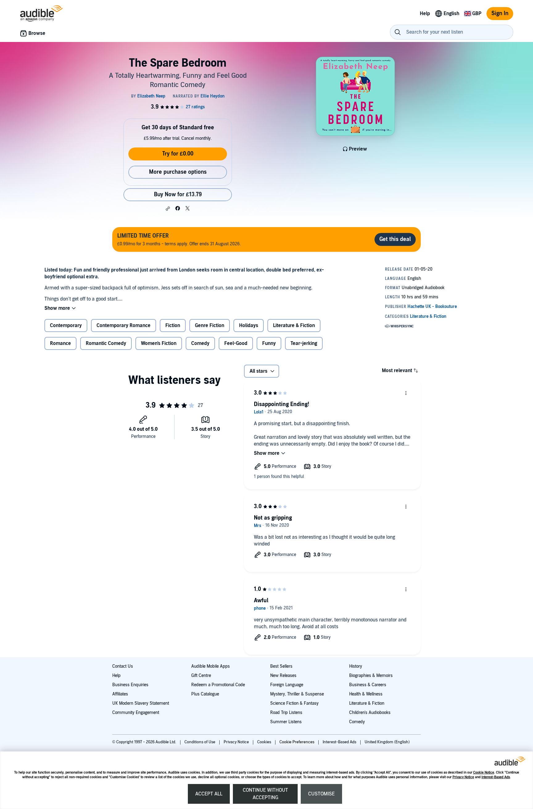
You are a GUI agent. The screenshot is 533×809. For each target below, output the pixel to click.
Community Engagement (135, 712)
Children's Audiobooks (369, 712)
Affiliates (120, 694)
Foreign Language (286, 684)
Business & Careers (367, 684)
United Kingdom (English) (387, 742)
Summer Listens (286, 721)
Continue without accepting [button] (265, 794)
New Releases (283, 675)
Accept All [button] (209, 794)
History (355, 666)
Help (116, 675)
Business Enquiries (130, 684)
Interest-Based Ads (495, 777)
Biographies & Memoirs (371, 675)
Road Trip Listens (286, 712)
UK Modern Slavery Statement (140, 703)
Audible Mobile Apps (210, 666)
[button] (167, 208)
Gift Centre (201, 675)
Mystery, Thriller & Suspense (297, 694)
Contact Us (122, 666)
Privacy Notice (463, 777)
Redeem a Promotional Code (218, 684)
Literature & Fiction (366, 703)
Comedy (357, 721)
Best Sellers (281, 666)
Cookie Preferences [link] (296, 742)
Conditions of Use (200, 742)
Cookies (264, 742)
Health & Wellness (365, 694)
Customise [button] (321, 794)
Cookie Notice (483, 772)
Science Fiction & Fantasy (294, 703)
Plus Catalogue (205, 694)
